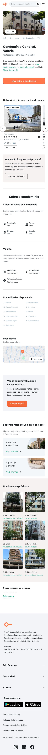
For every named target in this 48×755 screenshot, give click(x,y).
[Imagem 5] (29, 129)
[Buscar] (38, 4)
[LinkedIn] (24, 747)
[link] (16, 176)
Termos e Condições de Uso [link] (14, 725)
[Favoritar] (39, 137)
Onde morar (14, 38)
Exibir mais (7, 596)
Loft (4, 38)
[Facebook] (32, 747)
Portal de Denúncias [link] (11, 715)
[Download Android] (13, 705)
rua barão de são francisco (12, 518)
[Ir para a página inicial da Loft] (6, 4)
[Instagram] (16, 747)
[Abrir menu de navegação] (43, 4)
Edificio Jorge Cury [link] (10, 592)
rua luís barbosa (31, 518)
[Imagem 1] (22, 129)
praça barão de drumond (34, 575)
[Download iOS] (33, 705)
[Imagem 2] (24, 129)
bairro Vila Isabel (27, 67)
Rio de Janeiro (28, 38)
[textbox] (25, 4)
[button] (24, 354)
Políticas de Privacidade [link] (13, 720)
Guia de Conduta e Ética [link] (13, 730)
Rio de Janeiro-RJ (10, 70)
